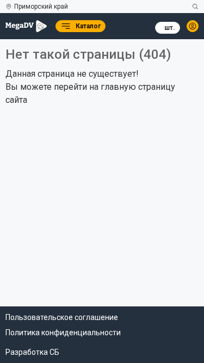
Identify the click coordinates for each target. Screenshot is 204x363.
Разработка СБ (32, 352)
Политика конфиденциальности (63, 332)
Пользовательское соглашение (61, 317)
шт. (169, 28)
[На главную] (26, 26)
